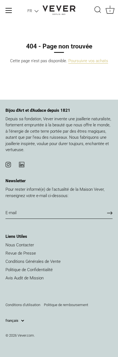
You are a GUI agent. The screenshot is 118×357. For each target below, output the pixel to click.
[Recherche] (97, 10)
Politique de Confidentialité (29, 269)
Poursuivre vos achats (88, 60)
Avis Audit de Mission (24, 278)
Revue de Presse (20, 253)
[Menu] (9, 10)
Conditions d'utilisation (22, 305)
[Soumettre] (110, 213)
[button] (33, 10)
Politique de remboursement (66, 305)
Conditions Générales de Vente (33, 261)
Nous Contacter (19, 244)
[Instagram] (8, 164)
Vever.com (26, 335)
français (11, 320)
